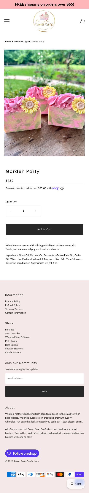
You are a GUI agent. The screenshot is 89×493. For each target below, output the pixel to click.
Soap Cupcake (12, 333)
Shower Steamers (14, 348)
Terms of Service (14, 309)
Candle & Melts (13, 352)
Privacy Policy (12, 301)
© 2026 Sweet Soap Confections (22, 461)
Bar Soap (9, 329)
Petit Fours (11, 341)
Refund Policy (12, 305)
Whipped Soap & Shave (17, 337)
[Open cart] (82, 21)
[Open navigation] (7, 21)
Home (8, 41)
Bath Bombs (11, 344)
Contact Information (15, 312)
